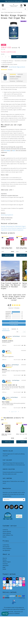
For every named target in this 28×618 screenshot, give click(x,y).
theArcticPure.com (18, 611)
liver (5, 150)
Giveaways (5, 563)
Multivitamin (18, 226)
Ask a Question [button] (14, 324)
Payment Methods (7, 531)
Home (2, 12)
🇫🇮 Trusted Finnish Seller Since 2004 (13, 1)
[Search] (25, 9)
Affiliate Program (7, 561)
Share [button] (5, 345)
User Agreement (6, 550)
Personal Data (6, 546)
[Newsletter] (23, 499)
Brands (4, 569)
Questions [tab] (14, 329)
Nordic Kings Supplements (7, 215)
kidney (8, 150)
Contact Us (5, 529)
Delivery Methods (7, 533)
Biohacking (9, 226)
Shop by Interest (7, 228)
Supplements (4, 230)
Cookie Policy (6, 544)
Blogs (4, 567)
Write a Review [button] (14, 321)
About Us (5, 558)
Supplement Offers (21, 228)
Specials (14, 228)
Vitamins (10, 230)
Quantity (2, 54)
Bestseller (3, 226)
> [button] (18, 411)
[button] (21, 5)
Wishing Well (5, 565)
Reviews (5, 560)
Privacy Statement (7, 548)
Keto (13, 226)
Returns (4, 537)
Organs (23, 226)
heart (14, 150)
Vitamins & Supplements (17, 230)
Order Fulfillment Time (8, 535)
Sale (2, 228)
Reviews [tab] (5, 329)
